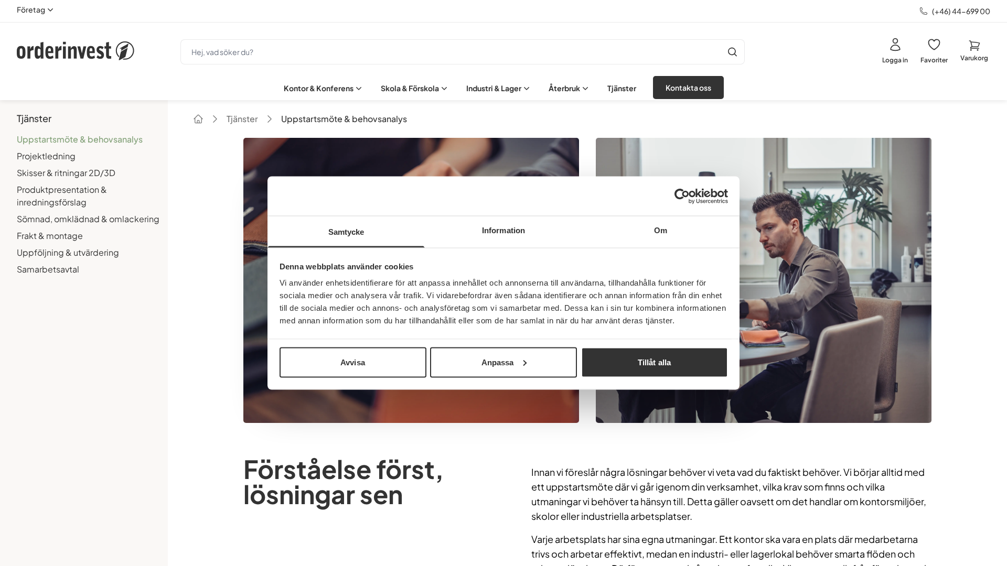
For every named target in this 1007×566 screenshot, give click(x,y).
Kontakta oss (688, 87)
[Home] (198, 119)
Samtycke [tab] (346, 231)
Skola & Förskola (410, 88)
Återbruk (564, 88)
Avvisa (352, 361)
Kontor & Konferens (318, 88)
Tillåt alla (654, 361)
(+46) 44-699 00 (961, 11)
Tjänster (621, 88)
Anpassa (497, 361)
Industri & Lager (493, 88)
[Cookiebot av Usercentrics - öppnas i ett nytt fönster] (682, 196)
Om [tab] (660, 230)
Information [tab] (503, 230)
